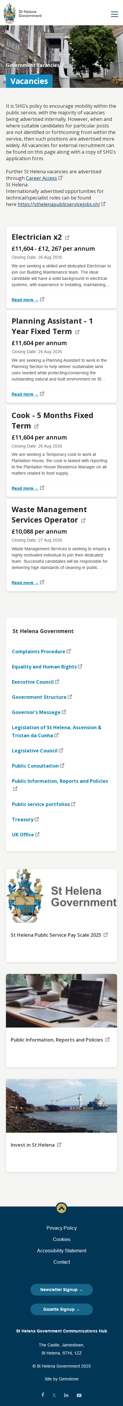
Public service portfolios (41, 804)
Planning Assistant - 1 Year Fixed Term (52, 326)
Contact (61, 1262)
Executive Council (33, 682)
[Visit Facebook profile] (42, 1395)
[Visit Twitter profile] (54, 1395)
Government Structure (39, 697)
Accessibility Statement (61, 1250)
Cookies (61, 1239)
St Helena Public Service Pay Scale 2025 (56, 935)
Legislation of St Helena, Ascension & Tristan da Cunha (57, 731)
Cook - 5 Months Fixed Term (52, 420)
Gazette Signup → (61, 1309)
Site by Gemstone (62, 1379)
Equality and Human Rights (44, 666)
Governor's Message (36, 712)
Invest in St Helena (33, 1145)
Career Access (41, 178)
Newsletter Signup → (61, 1289)
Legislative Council (35, 750)
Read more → (25, 299)
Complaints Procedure (38, 651)
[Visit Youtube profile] (79, 1395)
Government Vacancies (32, 65)
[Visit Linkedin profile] (66, 1395)
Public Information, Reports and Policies (60, 781)
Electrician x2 (38, 237)
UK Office (23, 834)
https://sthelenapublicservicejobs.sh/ (59, 204)
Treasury (22, 819)
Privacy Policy (62, 1228)
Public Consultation (35, 766)
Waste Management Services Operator (49, 514)
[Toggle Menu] (114, 14)
